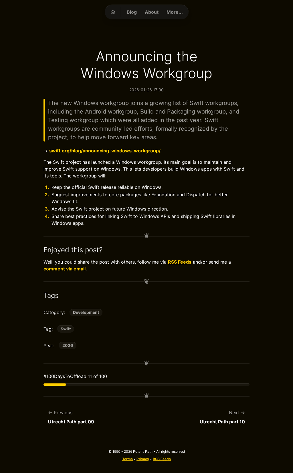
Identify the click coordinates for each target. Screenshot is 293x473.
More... (175, 12)
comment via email (64, 269)
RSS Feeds (179, 262)
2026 (67, 345)
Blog (132, 12)
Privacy (142, 459)
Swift (66, 328)
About (152, 12)
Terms (127, 459)
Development (86, 312)
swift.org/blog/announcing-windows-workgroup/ (105, 150)
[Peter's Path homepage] (112, 12)
